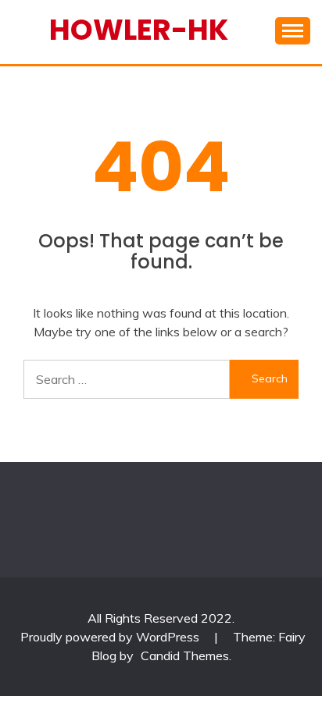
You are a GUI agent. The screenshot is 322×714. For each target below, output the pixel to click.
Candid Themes (185, 655)
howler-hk (138, 29)
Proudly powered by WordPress (111, 637)
